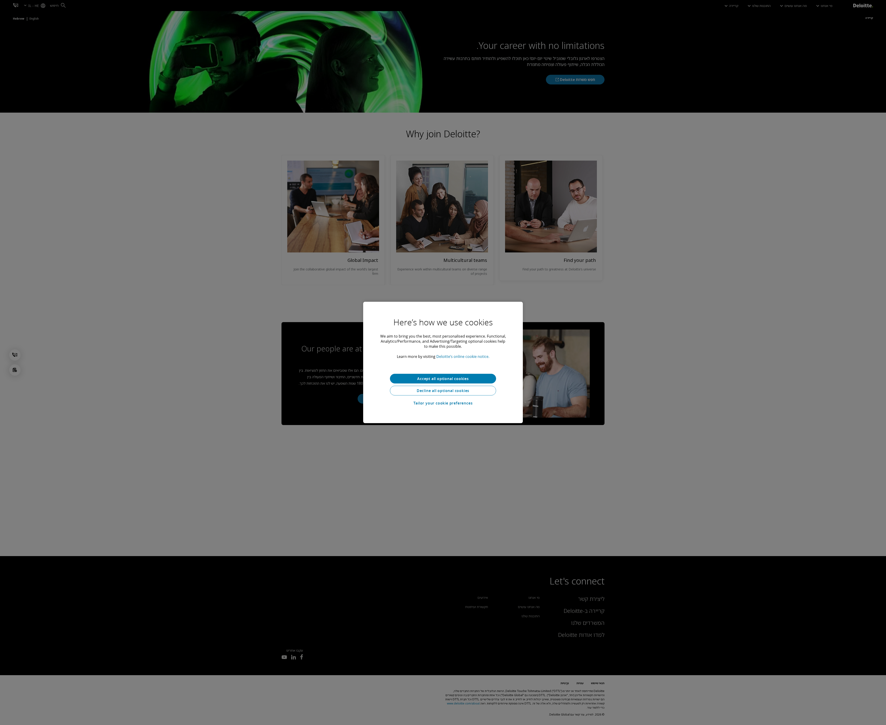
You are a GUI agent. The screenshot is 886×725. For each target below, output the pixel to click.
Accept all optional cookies (443, 378)
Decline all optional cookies (443, 390)
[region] (443, 362)
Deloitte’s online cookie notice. (462, 356)
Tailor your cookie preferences (443, 403)
